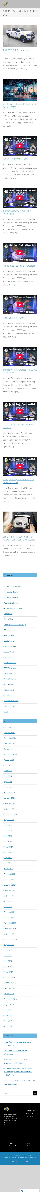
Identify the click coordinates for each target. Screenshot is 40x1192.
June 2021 (8, 907)
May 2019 (8, 1021)
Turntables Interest (11, 701)
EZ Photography (10, 630)
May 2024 (8, 776)
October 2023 (9, 809)
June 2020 (8, 956)
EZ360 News (9, 652)
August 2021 (9, 901)
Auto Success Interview (13, 587)
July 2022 (8, 858)
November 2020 (10, 928)
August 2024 (9, 760)
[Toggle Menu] (35, 4)
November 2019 (10, 988)
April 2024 (8, 782)
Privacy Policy (30, 1155)
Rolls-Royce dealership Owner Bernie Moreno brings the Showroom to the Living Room (18, 1071)
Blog (28, 1143)
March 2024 (8, 787)
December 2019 (10, 983)
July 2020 (8, 950)
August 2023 (9, 820)
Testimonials (9, 690)
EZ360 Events (9, 641)
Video (6, 712)
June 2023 (8, 831)
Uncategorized (9, 706)
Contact (29, 1146)
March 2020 (8, 972)
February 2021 (9, 912)
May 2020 (8, 961)
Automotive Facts (11, 592)
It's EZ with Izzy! (10, 673)
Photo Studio (9, 684)
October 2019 (9, 994)
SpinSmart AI (31, 1116)
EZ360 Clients (9, 635)
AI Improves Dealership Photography (20, 266)
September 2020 (10, 939)
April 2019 (8, 1026)
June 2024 (8, 771)
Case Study (8, 614)
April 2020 (8, 966)
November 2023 (10, 803)
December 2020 (10, 923)
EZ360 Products (10, 663)
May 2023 (8, 836)
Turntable (7, 695)
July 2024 (8, 765)
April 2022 (8, 863)
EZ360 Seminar (10, 668)
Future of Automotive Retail (15, 159)
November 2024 (10, 744)
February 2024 (9, 792)
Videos (11, 1143)
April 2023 (8, 841)
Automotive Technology (13, 608)
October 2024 (9, 749)
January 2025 (9, 733)
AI (5, 581)
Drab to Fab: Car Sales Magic (15, 625)
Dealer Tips (8, 619)
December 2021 (10, 885)
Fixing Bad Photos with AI (14, 318)
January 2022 (9, 879)
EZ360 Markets (10, 646)
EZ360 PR (8, 657)
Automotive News (11, 603)
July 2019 (8, 1010)
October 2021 (9, 896)
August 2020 (9, 945)
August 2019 (9, 1004)
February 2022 (9, 874)
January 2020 (9, 977)
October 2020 (9, 934)
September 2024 (10, 754)
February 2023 (9, 852)
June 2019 (8, 1015)
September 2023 (10, 814)
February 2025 (9, 727)
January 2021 (9, 917)
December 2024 (10, 738)
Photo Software (10, 679)
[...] (27, 69)
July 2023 (8, 825)
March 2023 (8, 847)
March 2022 (8, 869)
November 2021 (10, 890)
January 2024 (9, 798)
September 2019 (10, 999)
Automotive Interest (11, 597)
